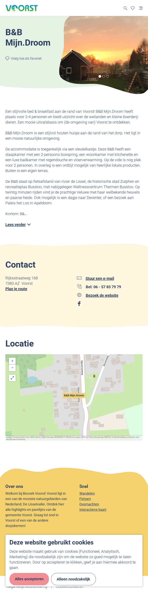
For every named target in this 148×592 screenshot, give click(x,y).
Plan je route (16, 288)
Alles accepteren (29, 579)
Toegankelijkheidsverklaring (26, 586)
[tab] (99, 76)
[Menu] (141, 8)
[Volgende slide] (143, 50)
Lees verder (15, 224)
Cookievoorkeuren (69, 586)
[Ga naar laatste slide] (71, 50)
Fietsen (85, 499)
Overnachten (89, 504)
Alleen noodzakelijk (73, 579)
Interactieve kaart (92, 510)
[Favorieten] (133, 8)
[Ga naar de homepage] (21, 8)
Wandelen (87, 493)
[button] (74, 397)
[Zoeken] (125, 8)
